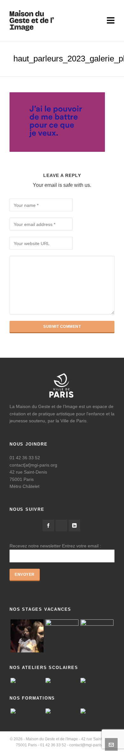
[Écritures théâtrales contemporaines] (97, 711)
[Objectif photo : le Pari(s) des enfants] (27, 680)
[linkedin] (74, 525)
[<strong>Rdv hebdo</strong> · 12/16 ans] (27, 635)
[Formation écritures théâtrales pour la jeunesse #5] (27, 711)
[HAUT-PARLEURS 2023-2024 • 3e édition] (97, 635)
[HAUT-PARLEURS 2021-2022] (62, 635)
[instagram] (61, 525)
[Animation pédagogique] (62, 711)
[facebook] (48, 525)
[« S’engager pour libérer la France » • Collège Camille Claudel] (62, 680)
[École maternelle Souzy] (97, 680)
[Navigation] (110, 20)
